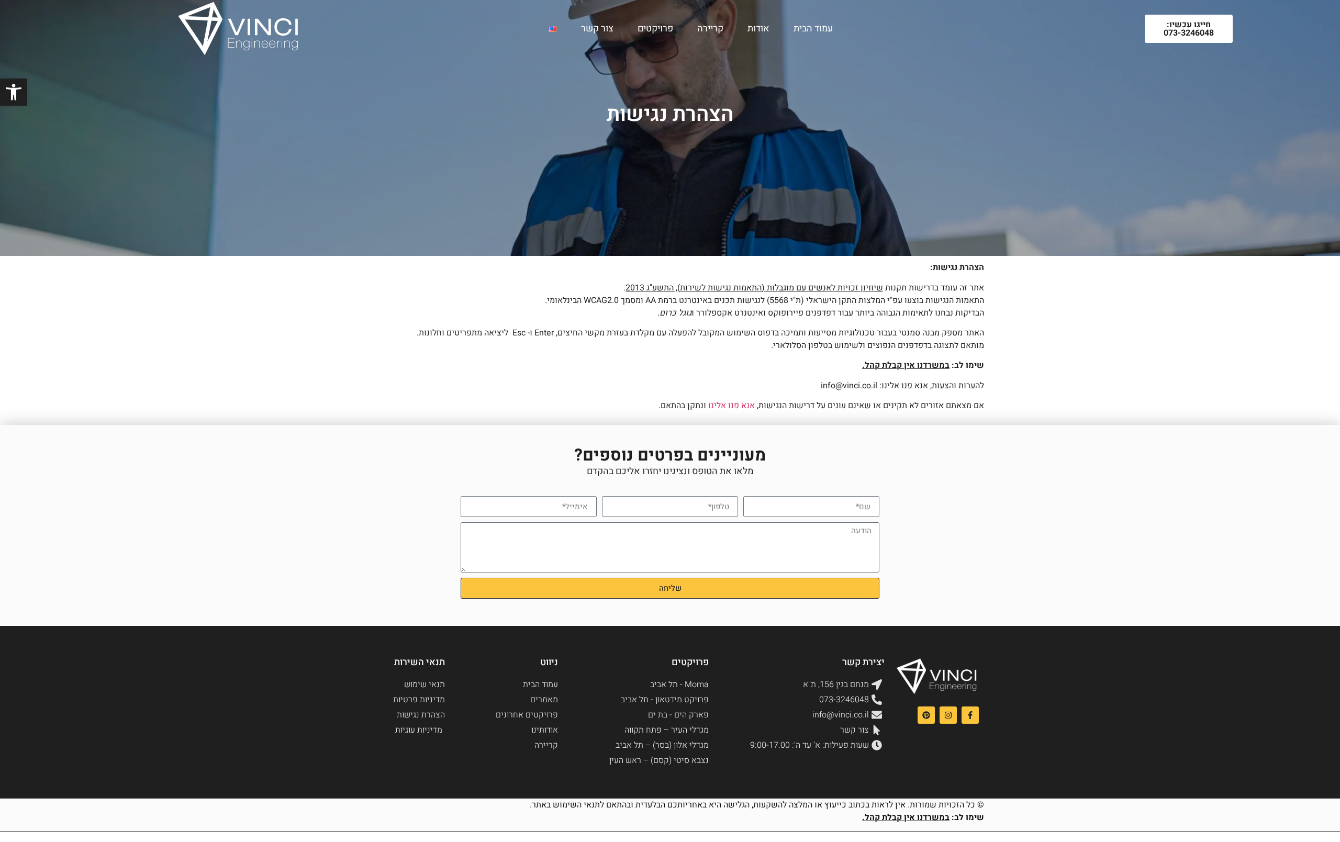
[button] (13, 92)
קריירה (710, 28)
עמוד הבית (813, 28)
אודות (758, 28)
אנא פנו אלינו (731, 405)
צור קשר (597, 28)
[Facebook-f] (970, 715)
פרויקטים (655, 28)
